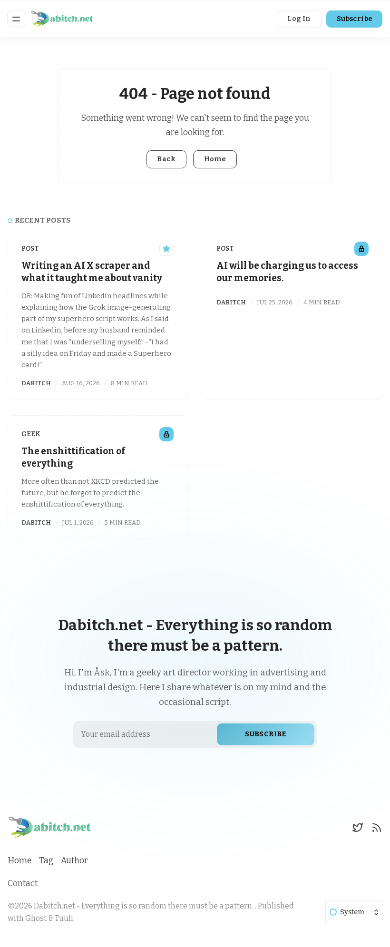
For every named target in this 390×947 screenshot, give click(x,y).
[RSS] (376, 827)
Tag (46, 861)
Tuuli (64, 918)
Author (74, 861)
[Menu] (16, 19)
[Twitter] (357, 827)
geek (30, 434)
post (30, 248)
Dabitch (36, 383)
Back (166, 159)
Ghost (36, 918)
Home (215, 159)
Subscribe (354, 19)
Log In (299, 19)
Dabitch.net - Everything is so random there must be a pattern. (144, 905)
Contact (23, 883)
